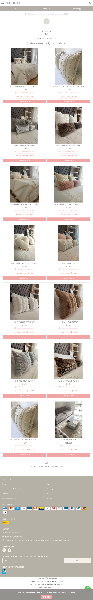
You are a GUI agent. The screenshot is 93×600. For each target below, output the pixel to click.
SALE (48, 494)
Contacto (49, 498)
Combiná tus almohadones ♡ (11, 489)
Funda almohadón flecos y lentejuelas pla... (24, 440)
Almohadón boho (68, 263)
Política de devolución (9, 498)
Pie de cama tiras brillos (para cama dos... (24, 87)
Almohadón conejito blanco (24, 322)
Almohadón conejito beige (68, 322)
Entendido (46, 597)
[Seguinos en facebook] (9, 550)
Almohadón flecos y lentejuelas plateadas (68, 87)
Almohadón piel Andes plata (25, 381)
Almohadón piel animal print (68, 381)
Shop (48, 484)
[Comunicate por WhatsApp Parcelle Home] (88, 588)
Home (4, 484)
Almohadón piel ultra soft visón (68, 145)
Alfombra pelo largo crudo (68, 440)
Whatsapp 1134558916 (12, 533)
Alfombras (5, 494)
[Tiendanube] (46, 579)
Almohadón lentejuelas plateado (24, 145)
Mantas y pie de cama (53, 489)
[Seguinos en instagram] (4, 550)
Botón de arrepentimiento (47, 587)
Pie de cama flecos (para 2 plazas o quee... (24, 204)
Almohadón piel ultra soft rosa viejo (68, 204)
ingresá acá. (59, 585)
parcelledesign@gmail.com (13, 536)
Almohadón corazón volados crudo (24, 263)
